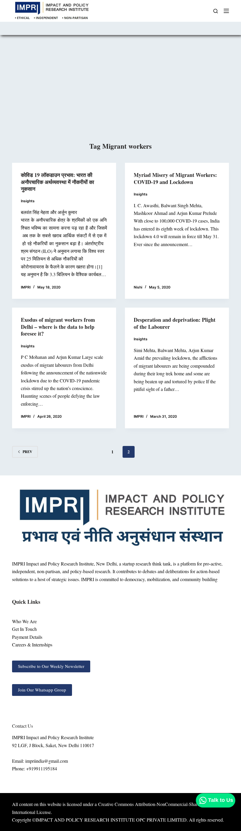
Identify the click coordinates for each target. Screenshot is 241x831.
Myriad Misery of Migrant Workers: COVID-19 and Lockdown (175, 178)
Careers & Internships (32, 644)
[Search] (215, 11)
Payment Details (27, 637)
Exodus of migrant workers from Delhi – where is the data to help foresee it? (58, 326)
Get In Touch (24, 629)
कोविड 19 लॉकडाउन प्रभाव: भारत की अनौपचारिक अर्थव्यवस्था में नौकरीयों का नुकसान (57, 182)
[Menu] (226, 11)
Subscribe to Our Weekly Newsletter (51, 666)
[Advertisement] (120, 97)
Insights (28, 201)
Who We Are (24, 621)
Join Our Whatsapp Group (42, 690)
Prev (27, 451)
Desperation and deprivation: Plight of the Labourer (174, 323)
